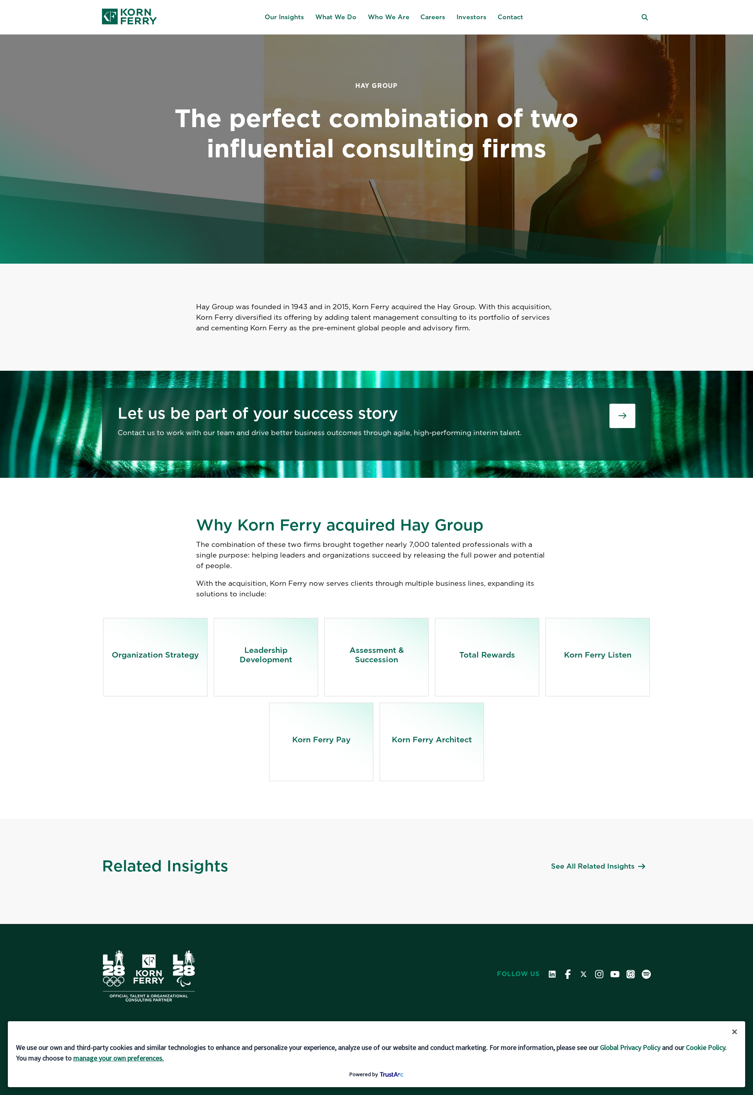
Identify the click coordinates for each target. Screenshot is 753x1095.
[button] (284, 17)
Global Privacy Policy (630, 1047)
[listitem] (155, 657)
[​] (622, 416)
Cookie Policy (705, 1047)
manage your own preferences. (118, 1057)
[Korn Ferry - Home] (129, 17)
